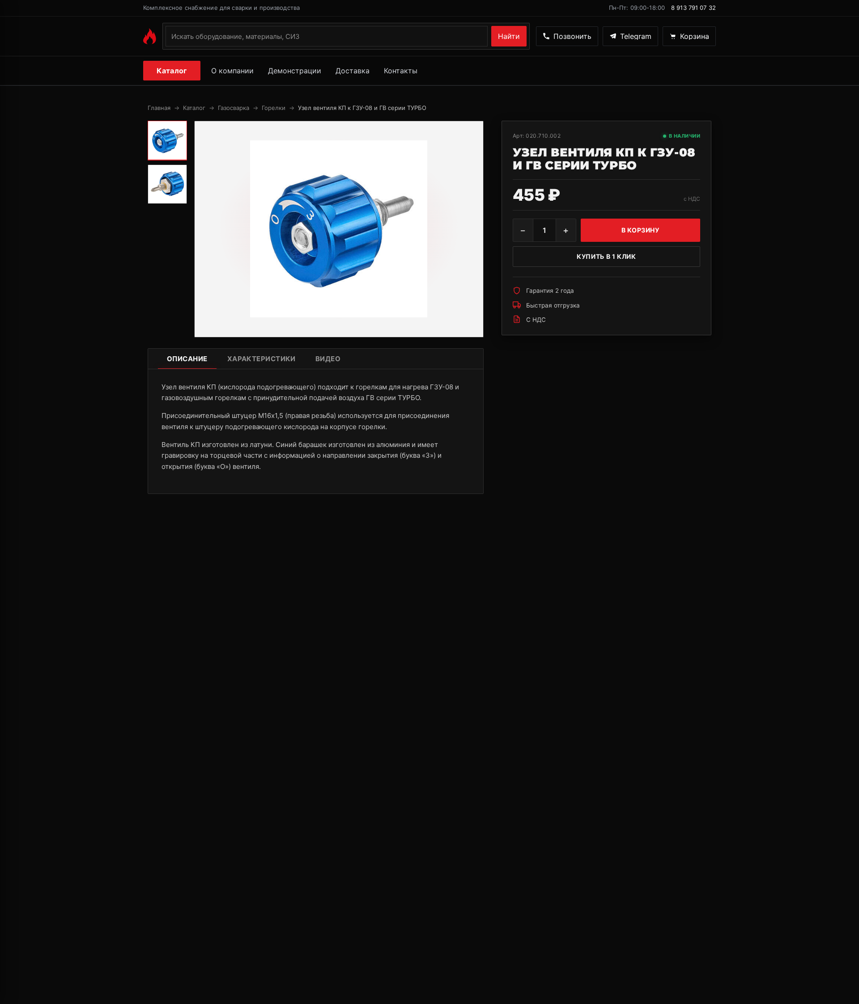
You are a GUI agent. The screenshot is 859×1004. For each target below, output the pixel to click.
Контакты (400, 70)
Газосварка (233, 107)
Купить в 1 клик (606, 256)
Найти (509, 36)
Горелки (273, 107)
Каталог (172, 70)
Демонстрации (294, 70)
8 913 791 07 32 (693, 7)
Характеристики (261, 358)
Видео (327, 358)
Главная (159, 107)
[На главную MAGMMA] (149, 36)
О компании (232, 70)
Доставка (353, 70)
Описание (187, 358)
